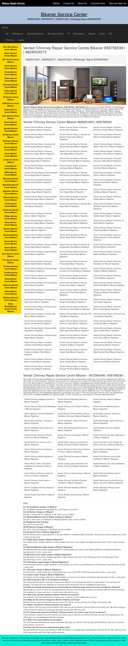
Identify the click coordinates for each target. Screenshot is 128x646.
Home (5, 27)
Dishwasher (79, 33)
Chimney (10, 39)
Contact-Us (68, 3)
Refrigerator (17, 33)
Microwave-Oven (55, 33)
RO (110, 33)
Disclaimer (14, 638)
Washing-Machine (35, 33)
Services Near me (117, 3)
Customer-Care (98, 3)
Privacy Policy (25, 638)
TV (68, 33)
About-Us (82, 3)
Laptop (21, 39)
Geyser (91, 33)
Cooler (102, 33)
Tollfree (56, 3)
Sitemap (5, 638)
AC (7, 33)
